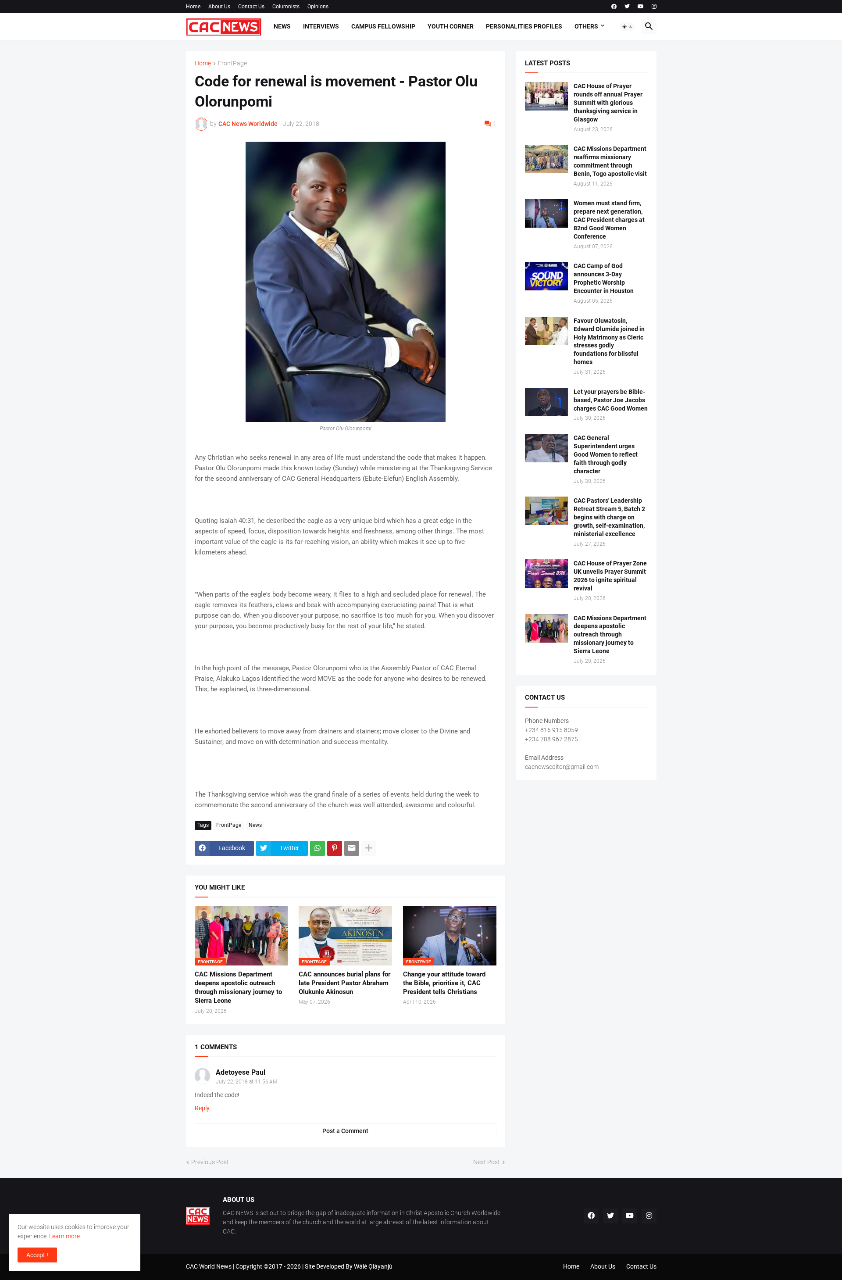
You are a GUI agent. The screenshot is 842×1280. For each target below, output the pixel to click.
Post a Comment (345, 1130)
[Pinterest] (334, 848)
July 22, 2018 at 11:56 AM (246, 1082)
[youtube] (641, 6)
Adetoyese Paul (240, 1072)
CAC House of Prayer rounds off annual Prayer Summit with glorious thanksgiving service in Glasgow (608, 102)
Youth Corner (451, 26)
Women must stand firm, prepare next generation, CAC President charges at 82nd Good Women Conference (609, 220)
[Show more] (368, 848)
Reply (202, 1108)
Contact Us (251, 7)
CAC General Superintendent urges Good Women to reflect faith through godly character (606, 454)
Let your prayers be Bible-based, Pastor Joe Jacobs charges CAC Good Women (611, 400)
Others (586, 26)
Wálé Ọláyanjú (373, 1266)
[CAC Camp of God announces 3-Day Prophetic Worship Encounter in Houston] (546, 276)
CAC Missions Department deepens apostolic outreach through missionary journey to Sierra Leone (238, 987)
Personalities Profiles (524, 26)
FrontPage (232, 63)
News (282, 26)
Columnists (286, 7)
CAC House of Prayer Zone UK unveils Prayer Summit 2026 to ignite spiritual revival (610, 576)
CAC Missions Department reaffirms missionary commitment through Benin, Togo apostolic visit (610, 161)
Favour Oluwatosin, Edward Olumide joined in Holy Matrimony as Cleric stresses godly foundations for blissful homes (609, 341)
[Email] (351, 848)
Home (193, 7)
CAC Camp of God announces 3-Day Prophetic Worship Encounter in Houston (604, 278)
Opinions (317, 7)
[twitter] (627, 6)
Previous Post (210, 1162)
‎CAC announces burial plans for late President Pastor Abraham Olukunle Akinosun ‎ (344, 983)
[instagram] (654, 6)
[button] (627, 26)
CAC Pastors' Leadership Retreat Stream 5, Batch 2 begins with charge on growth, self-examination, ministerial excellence (609, 517)
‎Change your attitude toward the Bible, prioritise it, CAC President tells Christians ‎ (444, 983)
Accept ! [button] (37, 1255)
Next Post (486, 1162)
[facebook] (614, 6)
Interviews (321, 26)
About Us (219, 7)
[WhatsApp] (317, 848)
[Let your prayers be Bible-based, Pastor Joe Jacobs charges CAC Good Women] (546, 402)
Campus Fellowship (383, 26)
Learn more (64, 1236)
